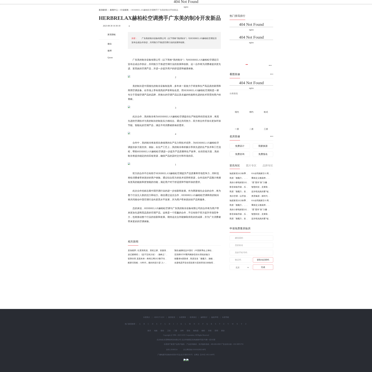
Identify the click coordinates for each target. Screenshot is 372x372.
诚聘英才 (204, 317)
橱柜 (203, 331)
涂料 (182, 331)
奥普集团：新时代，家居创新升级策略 (261, 196)
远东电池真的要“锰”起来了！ (261, 191)
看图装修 (235, 74)
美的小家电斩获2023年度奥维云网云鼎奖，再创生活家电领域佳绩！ (239, 182)
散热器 (195, 331)
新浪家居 (103, 10)
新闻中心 (114, 10)
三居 (266, 129)
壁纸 (188, 331)
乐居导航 (225, 317)
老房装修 (235, 136)
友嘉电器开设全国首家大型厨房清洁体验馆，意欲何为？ (199, 263)
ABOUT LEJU (159, 317)
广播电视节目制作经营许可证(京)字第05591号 (175, 355)
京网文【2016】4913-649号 (204, 355)
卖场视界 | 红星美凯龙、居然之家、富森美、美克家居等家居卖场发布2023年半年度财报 (167, 250)
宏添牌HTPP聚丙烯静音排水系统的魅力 (192, 254)
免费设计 (239, 146)
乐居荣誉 (182, 317)
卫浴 (169, 331)
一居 (237, 129)
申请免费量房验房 (240, 228)
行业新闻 (124, 10)
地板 (156, 331)
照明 (216, 331)
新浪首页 (171, 317)
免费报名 (263, 154)
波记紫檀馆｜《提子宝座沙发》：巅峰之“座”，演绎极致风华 (155, 254)
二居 (251, 129)
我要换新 (263, 146)
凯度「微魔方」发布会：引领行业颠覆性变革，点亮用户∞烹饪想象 (239, 191)
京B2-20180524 (171, 350)
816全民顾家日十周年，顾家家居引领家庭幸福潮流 (261, 173)
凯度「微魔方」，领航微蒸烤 (239, 178)
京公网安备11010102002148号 (194, 350)
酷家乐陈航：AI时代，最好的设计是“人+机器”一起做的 (153, 263)
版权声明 (214, 317)
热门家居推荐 (130, 324)
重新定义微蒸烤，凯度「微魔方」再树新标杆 (261, 178)
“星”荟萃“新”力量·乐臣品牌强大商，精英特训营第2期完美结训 (261, 182)
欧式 (266, 112)
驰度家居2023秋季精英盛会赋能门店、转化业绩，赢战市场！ (239, 173)
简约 (251, 112)
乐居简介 (146, 317)
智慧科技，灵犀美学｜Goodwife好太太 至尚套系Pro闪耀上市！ (261, 187)
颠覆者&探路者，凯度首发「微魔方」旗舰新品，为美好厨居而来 (203, 259)
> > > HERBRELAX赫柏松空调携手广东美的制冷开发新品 (138, 10)
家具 (149, 331)
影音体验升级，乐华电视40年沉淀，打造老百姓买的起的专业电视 (239, 187)
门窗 (175, 331)
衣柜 (210, 331)
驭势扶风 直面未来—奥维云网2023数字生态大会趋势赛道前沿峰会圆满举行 (162, 259)
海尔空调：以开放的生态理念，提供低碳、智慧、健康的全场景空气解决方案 (239, 196)
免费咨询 (239, 154)
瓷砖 (162, 331)
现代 (237, 112)
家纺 (223, 331)
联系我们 (193, 317)
